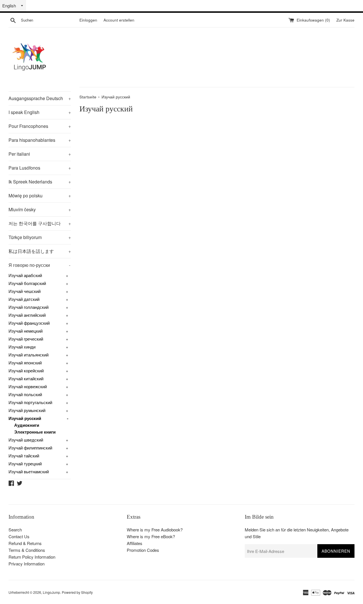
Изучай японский (25, 363)
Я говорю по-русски (39, 265)
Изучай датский (24, 299)
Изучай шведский (26, 440)
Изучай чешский (25, 291)
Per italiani (40, 154)
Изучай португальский (30, 402)
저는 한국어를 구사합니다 (40, 223)
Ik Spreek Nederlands (40, 181)
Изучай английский (27, 315)
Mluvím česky (40, 209)
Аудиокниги (26, 425)
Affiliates (134, 543)
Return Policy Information (32, 557)
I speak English (40, 112)
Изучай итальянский (28, 355)
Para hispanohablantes (40, 140)
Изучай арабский (25, 275)
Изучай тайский (24, 456)
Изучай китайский (26, 378)
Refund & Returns (25, 543)
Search (15, 530)
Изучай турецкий (25, 463)
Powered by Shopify (77, 592)
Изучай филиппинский (30, 448)
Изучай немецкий (26, 331)
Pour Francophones (40, 126)
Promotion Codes (143, 550)
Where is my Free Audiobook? (155, 530)
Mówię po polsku (40, 195)
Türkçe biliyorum (40, 237)
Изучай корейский (26, 370)
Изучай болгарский (27, 283)
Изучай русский (25, 418)
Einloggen (88, 20)
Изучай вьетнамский (29, 471)
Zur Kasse (345, 20)
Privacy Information (27, 564)
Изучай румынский (27, 410)
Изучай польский (25, 394)
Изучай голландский (28, 307)
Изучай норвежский (28, 386)
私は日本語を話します (40, 251)
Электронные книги (35, 432)
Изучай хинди (22, 347)
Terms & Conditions (27, 550)
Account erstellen (119, 20)
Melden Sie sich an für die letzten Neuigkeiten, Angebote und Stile (297, 533)
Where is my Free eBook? (151, 536)
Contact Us (19, 536)
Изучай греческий (26, 339)
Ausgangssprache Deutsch (40, 98)
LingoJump (51, 592)
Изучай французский (29, 323)
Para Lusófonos (40, 167)
